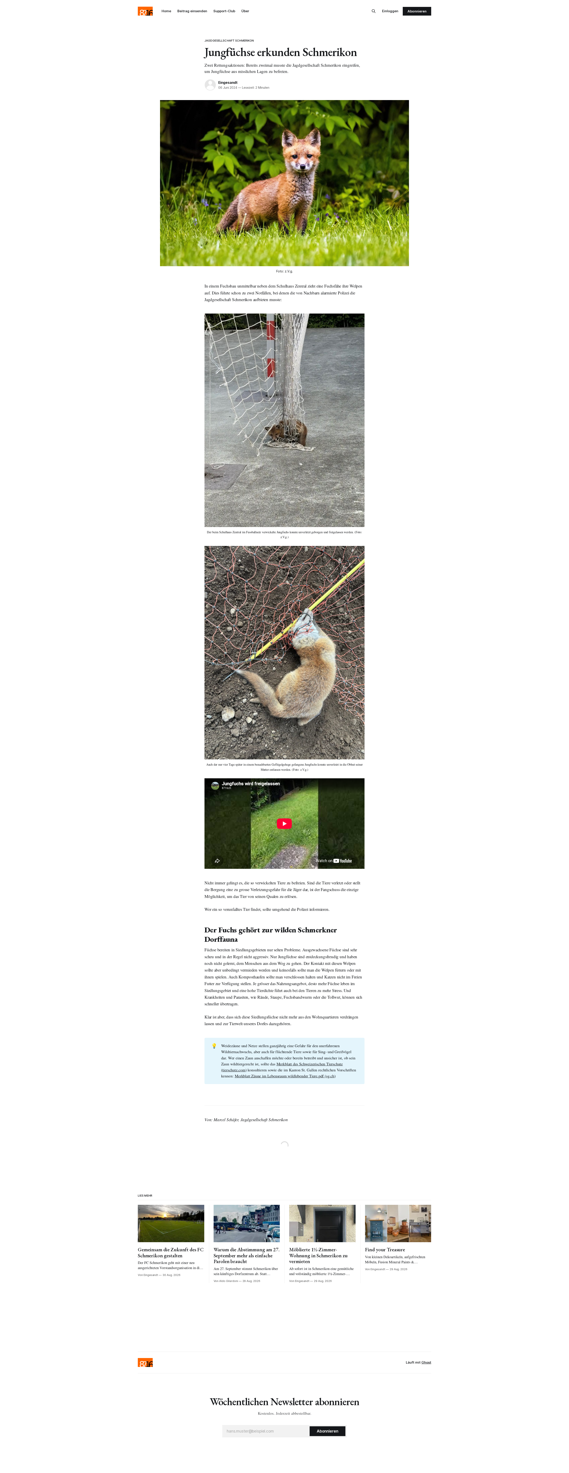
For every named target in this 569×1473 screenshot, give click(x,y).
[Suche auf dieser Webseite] (373, 11)
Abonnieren (417, 11)
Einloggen (390, 11)
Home (166, 11)
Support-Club (224, 11)
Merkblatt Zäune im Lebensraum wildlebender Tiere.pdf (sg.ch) (285, 1076)
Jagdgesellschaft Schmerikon (229, 40)
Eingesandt (228, 82)
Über (245, 11)
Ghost (426, 1362)
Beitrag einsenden (192, 11)
